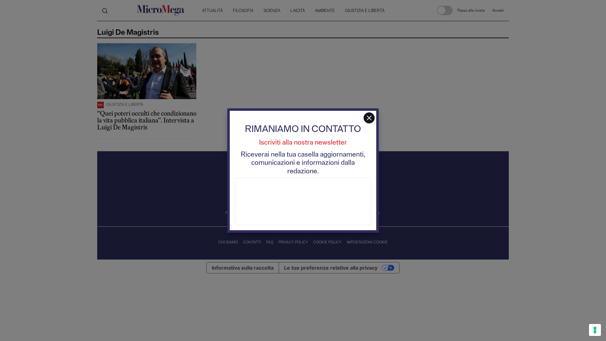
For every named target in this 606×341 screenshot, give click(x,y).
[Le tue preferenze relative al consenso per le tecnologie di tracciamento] (595, 330)
